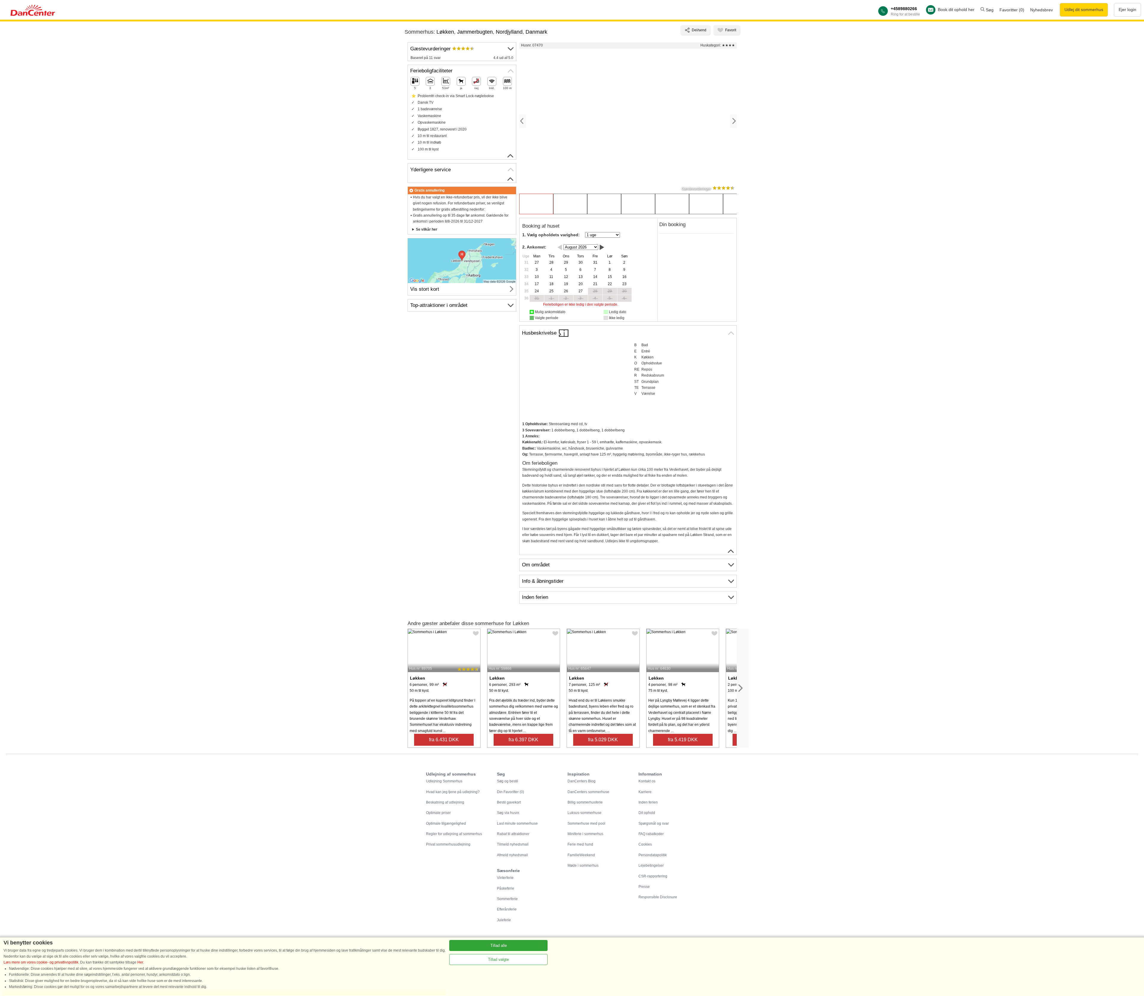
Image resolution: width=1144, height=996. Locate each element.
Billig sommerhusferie (585, 802)
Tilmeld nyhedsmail (513, 844)
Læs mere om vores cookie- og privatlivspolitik (41, 962)
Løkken (445, 32)
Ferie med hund (580, 844)
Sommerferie (507, 899)
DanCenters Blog (582, 781)
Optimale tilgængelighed (446, 823)
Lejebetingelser (651, 865)
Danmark (536, 32)
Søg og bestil (507, 781)
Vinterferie (505, 878)
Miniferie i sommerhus (585, 834)
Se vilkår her (426, 229)
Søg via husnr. (508, 813)
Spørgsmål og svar (653, 823)
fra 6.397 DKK (523, 739)
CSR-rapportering (652, 876)
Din (510, 792)
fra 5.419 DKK (683, 739)
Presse (644, 887)
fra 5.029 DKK (603, 739)
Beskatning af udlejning (445, 802)
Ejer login (1127, 9)
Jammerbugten (475, 32)
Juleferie (504, 920)
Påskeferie (505, 888)
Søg (989, 9)
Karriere (645, 792)
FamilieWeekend (581, 855)
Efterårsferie (507, 909)
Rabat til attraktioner (513, 834)
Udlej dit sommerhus (1083, 9)
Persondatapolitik (652, 855)
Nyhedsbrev (1041, 9)
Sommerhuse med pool (586, 823)
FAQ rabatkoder (651, 834)
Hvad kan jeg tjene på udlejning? (453, 792)
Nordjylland (509, 32)
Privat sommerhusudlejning (448, 844)
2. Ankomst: (534, 247)
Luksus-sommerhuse (584, 813)
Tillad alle (498, 945)
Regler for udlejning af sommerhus (454, 834)
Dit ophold (646, 813)
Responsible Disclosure (657, 897)
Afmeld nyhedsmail (512, 855)
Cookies (645, 844)
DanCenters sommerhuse (588, 792)
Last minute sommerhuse (517, 823)
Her (140, 962)
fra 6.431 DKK (444, 739)
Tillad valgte (498, 959)
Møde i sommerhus (583, 865)
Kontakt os (646, 781)
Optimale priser (438, 813)
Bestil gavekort (509, 802)
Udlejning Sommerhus (444, 781)
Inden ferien (648, 802)
